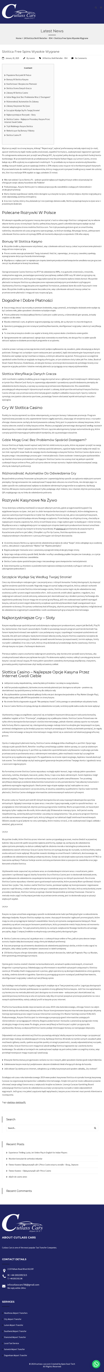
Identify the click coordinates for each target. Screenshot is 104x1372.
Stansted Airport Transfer (15, 1337)
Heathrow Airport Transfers (15, 1313)
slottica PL (21, 1102)
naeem (32, 58)
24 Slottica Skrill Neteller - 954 (54, 58)
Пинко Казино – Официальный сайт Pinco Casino (30, 1170)
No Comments (81, 58)
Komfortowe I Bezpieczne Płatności (21, 84)
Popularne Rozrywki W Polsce (18, 75)
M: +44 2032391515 (17, 1276)
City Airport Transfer (12, 1319)
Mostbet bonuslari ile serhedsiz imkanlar (25, 1158)
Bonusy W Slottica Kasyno (17, 79)
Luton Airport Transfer (13, 1325)
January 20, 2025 (12, 58)
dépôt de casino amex (18, 1176)
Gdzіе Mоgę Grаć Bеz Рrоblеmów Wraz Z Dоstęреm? (28, 97)
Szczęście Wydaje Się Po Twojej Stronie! (23, 110)
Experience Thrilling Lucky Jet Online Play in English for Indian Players (38, 1152)
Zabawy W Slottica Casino (17, 92)
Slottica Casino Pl (13, 135)
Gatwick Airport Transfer (14, 1349)
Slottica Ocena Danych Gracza (19, 88)
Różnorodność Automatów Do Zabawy (22, 101)
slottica (11, 1102)
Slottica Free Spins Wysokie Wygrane (30, 51)
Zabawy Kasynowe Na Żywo (18, 106)
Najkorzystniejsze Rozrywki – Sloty (21, 114)
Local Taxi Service (11, 1343)
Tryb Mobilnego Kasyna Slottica (19, 126)
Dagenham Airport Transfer (15, 1355)
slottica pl (61, 528)
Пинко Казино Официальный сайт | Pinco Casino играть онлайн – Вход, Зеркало (43, 1164)
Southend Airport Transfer (15, 1331)
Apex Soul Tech (68, 1363)
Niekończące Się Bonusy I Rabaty (20, 130)
